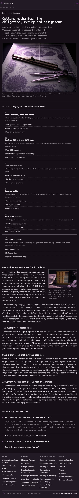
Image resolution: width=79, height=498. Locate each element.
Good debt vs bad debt (30, 479)
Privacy (62, 470)
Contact (62, 467)
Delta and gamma (12, 249)
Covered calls (11, 191)
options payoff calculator (65, 346)
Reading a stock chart (29, 476)
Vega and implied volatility (15, 257)
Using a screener (27, 467)
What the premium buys (14, 132)
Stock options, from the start (19, 115)
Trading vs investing (48, 476)
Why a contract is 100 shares (16, 128)
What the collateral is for (15, 175)
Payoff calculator (9, 485)
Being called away (12, 208)
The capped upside (12, 205)
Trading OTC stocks (48, 467)
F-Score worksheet (66, 477)
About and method (66, 460)
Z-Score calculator (66, 480)
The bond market (28, 486)
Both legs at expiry (12, 231)
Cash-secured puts (13, 166)
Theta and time (11, 253)
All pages (62, 473)
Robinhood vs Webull (48, 463)
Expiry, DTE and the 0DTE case (19, 140)
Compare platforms (47, 460)
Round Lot (8, 3)
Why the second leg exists (15, 224)
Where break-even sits (14, 183)
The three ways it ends (14, 179)
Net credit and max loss (14, 228)
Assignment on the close (15, 157)
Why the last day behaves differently (19, 154)
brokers (21, 430)
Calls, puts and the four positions (18, 125)
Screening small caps (29, 482)
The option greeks (13, 239)
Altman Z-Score (27, 463)
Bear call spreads (13, 216)
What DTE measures (13, 150)
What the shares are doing (15, 201)
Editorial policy (65, 463)
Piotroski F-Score (28, 460)
